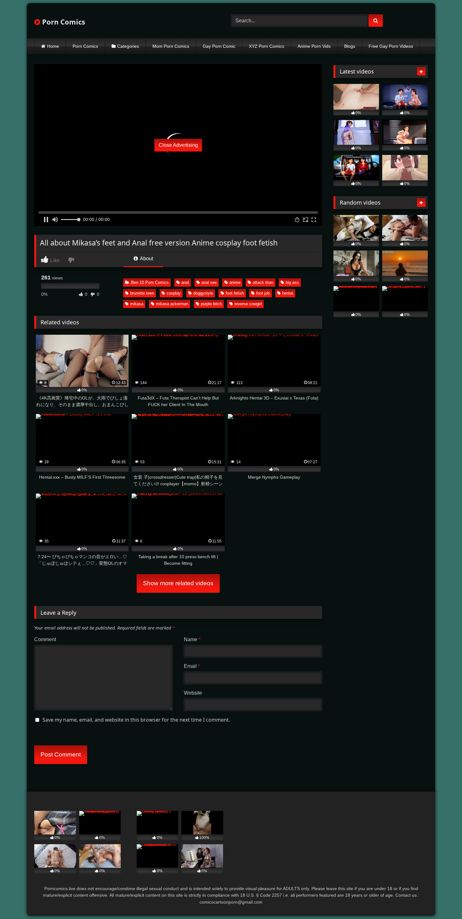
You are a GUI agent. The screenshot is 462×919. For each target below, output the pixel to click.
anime (234, 282)
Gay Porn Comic (219, 46)
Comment (45, 639)
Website (193, 693)
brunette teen (142, 293)
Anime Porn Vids (314, 46)
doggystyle (203, 293)
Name (192, 639)
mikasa (136, 303)
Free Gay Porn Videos (391, 46)
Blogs (349, 46)
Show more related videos (178, 583)
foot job (263, 293)
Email (192, 666)
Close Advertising (178, 145)
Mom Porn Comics (170, 46)
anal (185, 282)
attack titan (263, 282)
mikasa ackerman (172, 303)
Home (53, 46)
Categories (128, 46)
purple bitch (211, 303)
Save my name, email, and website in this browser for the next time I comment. (136, 719)
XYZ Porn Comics (266, 46)
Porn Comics (62, 21)
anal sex (209, 282)
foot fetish (235, 293)
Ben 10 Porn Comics (150, 282)
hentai (287, 293)
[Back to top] (442, 900)
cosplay (174, 293)
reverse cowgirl (248, 303)
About (146, 258)
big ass (292, 282)
